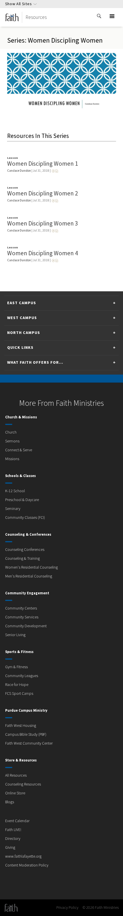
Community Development (26, 626)
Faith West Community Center (29, 743)
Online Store (15, 793)
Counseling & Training (22, 558)
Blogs (9, 802)
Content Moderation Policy (26, 865)
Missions (12, 459)
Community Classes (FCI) (25, 518)
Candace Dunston (19, 171)
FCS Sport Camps (19, 694)
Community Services (21, 617)
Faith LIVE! (13, 830)
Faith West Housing (20, 726)
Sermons (12, 441)
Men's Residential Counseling (28, 576)
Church (11, 432)
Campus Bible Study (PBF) (25, 734)
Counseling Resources (23, 784)
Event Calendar (17, 821)
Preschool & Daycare (22, 500)
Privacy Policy (67, 908)
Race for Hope (16, 685)
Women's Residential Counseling (31, 567)
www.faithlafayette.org (23, 856)
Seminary (12, 509)
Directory (12, 839)
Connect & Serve (18, 450)
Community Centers (21, 608)
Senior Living (15, 635)
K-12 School (15, 491)
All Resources (16, 775)
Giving (10, 847)
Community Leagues (21, 676)
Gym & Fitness (16, 667)
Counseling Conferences (24, 550)
